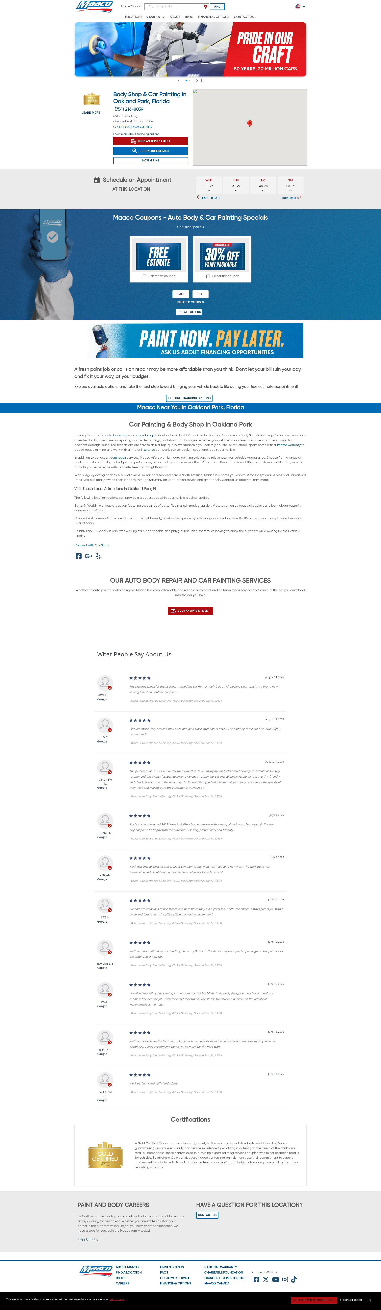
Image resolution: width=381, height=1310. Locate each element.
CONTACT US (207, 1215)
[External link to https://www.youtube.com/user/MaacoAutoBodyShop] (275, 1281)
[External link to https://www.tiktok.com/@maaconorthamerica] (294, 1281)
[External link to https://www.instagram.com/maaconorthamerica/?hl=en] (285, 1281)
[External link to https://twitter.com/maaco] (265, 1281)
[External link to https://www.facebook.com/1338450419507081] (78, 557)
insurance (148, 449)
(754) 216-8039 (129, 109)
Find (217, 6)
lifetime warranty (289, 445)
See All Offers (189, 312)
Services (153, 17)
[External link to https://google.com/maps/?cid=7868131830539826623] (88, 557)
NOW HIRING (150, 160)
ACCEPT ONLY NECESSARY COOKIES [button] (314, 1300)
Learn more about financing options (136, 134)
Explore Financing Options (189, 398)
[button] (249, 124)
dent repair (118, 457)
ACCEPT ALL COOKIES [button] (352, 1300)
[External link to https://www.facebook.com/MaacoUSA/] (256, 1281)
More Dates (290, 198)
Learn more (117, 1299)
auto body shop (117, 435)
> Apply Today (88, 1239)
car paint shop (143, 435)
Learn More (91, 112)
